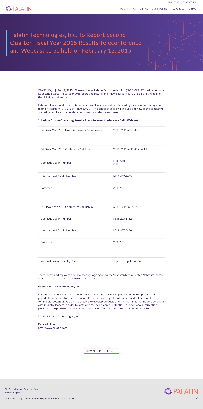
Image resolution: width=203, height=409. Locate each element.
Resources (177, 8)
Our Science (140, 8)
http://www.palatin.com (80, 278)
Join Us (191, 8)
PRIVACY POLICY (52, 398)
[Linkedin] (192, 398)
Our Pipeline (159, 8)
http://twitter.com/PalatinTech (133, 308)
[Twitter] (196, 398)
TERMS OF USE (67, 398)
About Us (124, 8)
